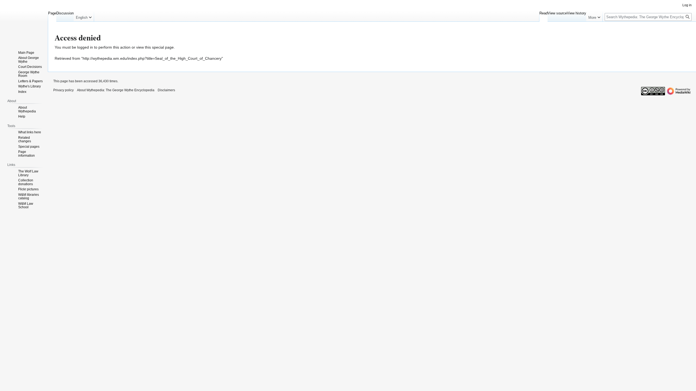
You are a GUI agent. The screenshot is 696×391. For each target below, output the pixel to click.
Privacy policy (63, 90)
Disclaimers (166, 90)
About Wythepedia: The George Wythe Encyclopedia (115, 90)
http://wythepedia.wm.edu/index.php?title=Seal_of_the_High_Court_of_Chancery (152, 58)
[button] (84, 16)
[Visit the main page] (24, 21)
